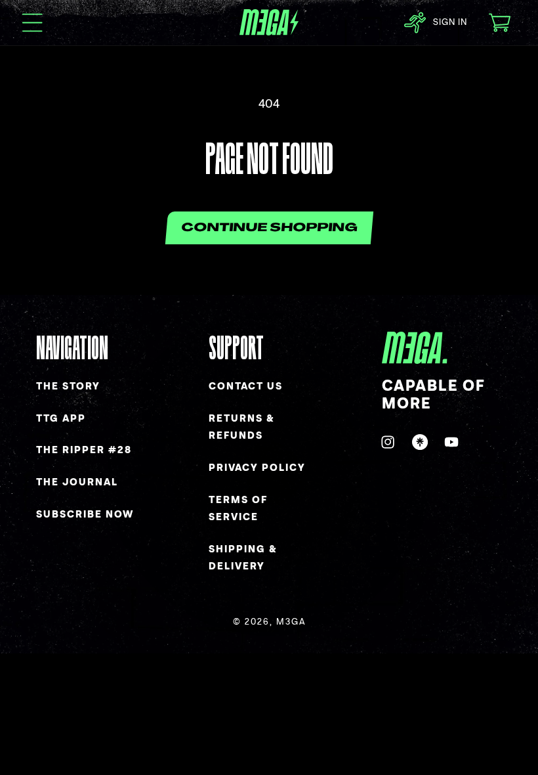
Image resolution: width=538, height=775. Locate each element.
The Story (68, 386)
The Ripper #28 (84, 450)
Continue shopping (269, 228)
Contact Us (246, 386)
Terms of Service (238, 509)
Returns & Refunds (241, 427)
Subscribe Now (85, 515)
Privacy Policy (257, 468)
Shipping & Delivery (243, 558)
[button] (32, 22)
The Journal (77, 482)
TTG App (61, 419)
